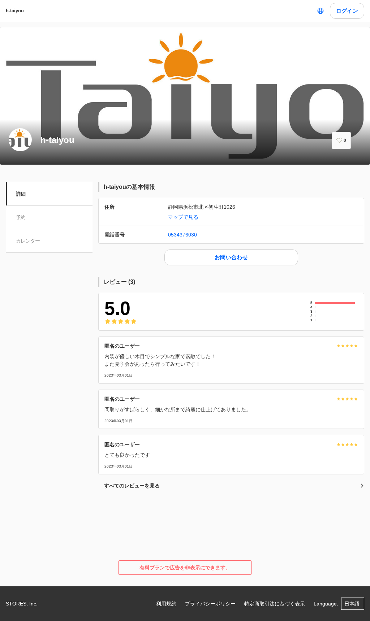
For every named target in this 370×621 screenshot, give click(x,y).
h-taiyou (15, 10)
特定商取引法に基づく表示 (274, 604)
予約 (21, 217)
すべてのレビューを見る (132, 485)
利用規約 (166, 604)
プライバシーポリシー (210, 604)
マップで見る (183, 217)
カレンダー (28, 241)
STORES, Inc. (22, 604)
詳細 (21, 194)
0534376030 (182, 235)
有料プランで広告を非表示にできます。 (185, 567)
